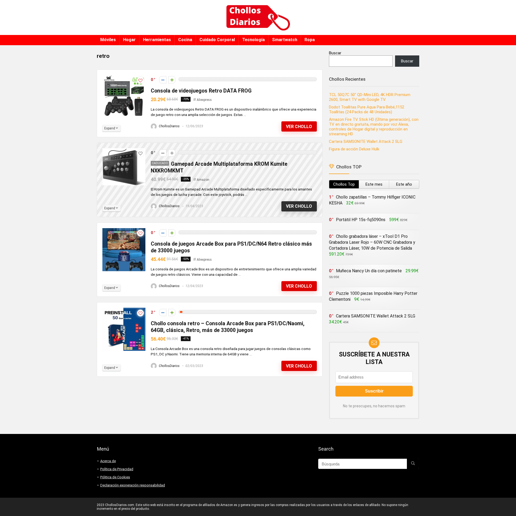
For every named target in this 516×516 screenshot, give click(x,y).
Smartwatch (284, 39)
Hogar (129, 39)
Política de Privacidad (116, 469)
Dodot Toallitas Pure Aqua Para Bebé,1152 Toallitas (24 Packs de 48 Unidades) (366, 109)
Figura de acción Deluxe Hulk (354, 149)
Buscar (335, 53)
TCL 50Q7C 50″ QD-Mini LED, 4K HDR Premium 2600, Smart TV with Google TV (369, 97)
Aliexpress (204, 100)
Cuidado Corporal (217, 39)
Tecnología (253, 39)
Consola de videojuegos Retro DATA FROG (201, 91)
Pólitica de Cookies (115, 477)
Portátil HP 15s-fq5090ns (360, 219)
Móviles (108, 39)
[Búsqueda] (413, 464)
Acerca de (108, 461)
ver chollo (299, 126)
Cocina (185, 39)
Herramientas (157, 39)
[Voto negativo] (162, 79)
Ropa (309, 39)
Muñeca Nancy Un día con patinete (369, 270)
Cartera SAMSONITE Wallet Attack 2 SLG (365, 141)
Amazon (203, 180)
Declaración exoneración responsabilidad (132, 485)
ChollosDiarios (169, 126)
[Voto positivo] (171, 79)
